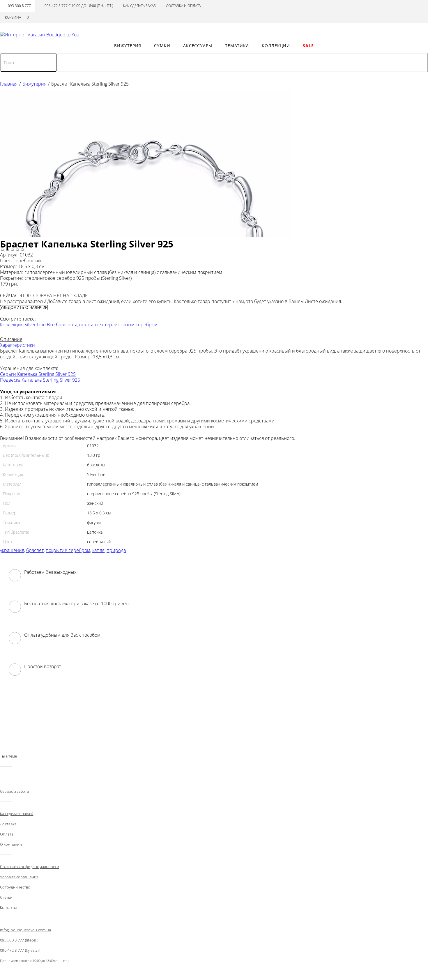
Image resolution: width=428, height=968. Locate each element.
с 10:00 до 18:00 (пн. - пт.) (79, 5)
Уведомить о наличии (24, 307)
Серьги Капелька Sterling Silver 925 (38, 374)
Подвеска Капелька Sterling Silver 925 (40, 380)
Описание (11, 339)
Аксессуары (197, 45)
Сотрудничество (15, 887)
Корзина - (17, 17)
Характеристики (17, 345)
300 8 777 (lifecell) (19, 940)
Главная (9, 84)
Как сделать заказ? (16, 813)
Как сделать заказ (139, 5)
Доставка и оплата (183, 5)
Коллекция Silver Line (23, 324)
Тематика (237, 45)
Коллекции (276, 45)
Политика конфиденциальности (29, 866)
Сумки (162, 45)
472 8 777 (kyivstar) (20, 950)
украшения (12, 550)
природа (116, 550)
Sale (308, 45)
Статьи (6, 897)
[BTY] (39, 34)
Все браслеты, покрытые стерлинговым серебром (102, 324)
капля (98, 550)
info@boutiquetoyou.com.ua (25, 929)
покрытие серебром (68, 550)
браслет (35, 550)
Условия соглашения (19, 876)
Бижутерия (127, 45)
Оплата (7, 834)
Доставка (8, 824)
